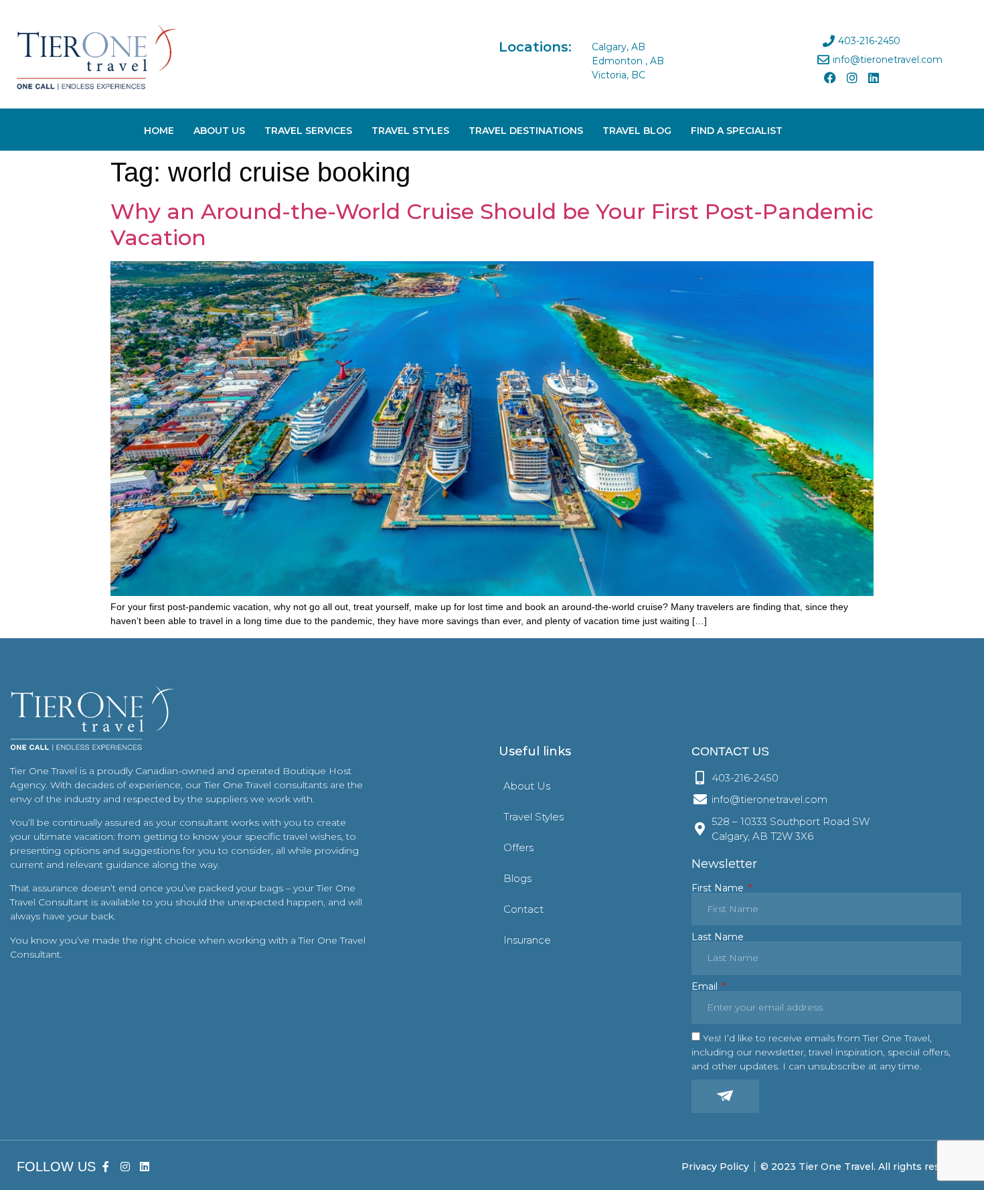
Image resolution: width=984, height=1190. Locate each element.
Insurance (527, 940)
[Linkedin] (873, 77)
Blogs (517, 878)
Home (159, 131)
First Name (718, 888)
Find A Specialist (737, 131)
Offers (518, 847)
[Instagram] (851, 77)
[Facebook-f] (106, 1167)
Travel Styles (410, 131)
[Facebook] (830, 77)
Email (705, 986)
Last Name (717, 937)
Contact (523, 909)
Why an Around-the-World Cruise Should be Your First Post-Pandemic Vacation (492, 224)
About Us (219, 131)
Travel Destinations (526, 131)
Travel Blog (636, 131)
